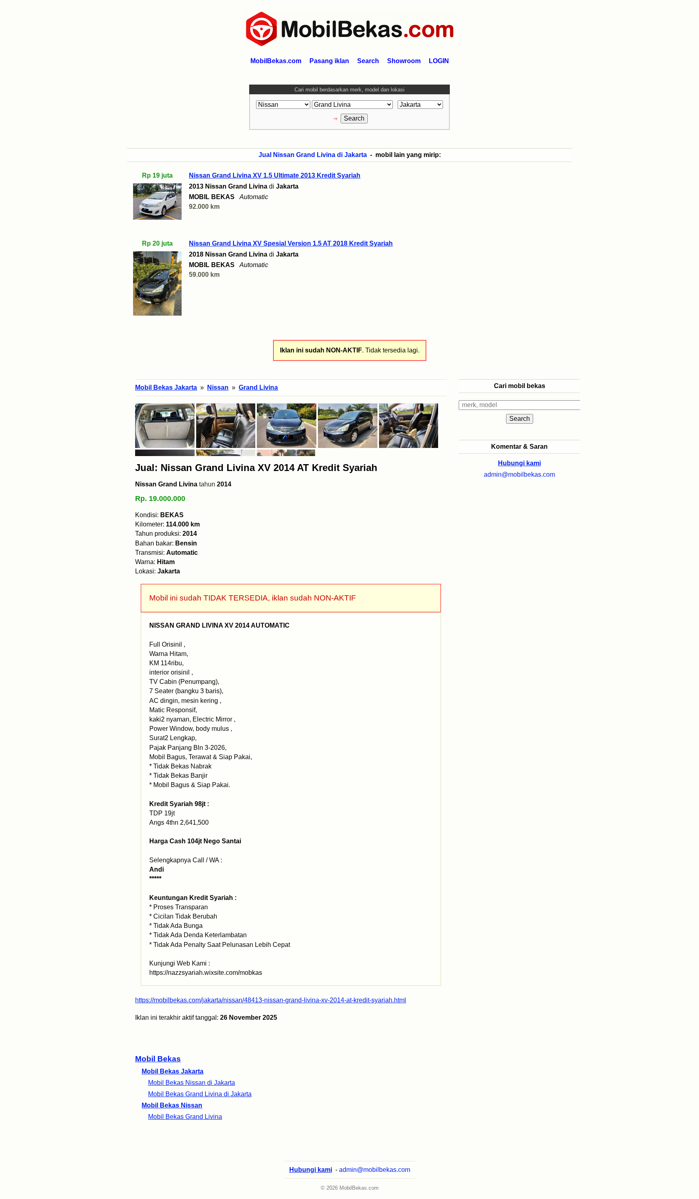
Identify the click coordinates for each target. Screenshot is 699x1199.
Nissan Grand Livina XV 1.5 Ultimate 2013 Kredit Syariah (274, 175)
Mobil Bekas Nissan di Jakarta (191, 1082)
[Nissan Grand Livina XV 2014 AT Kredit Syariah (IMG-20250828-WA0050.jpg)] (408, 425)
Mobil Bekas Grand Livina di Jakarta (200, 1094)
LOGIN (439, 60)
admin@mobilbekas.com (519, 474)
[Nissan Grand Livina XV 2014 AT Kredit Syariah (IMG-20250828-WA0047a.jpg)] (286, 425)
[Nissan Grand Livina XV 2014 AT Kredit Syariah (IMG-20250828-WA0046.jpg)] (347, 425)
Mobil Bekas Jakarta (172, 1071)
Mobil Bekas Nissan (172, 1105)
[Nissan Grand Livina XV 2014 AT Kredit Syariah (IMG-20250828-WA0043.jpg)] (165, 425)
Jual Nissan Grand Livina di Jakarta (312, 154)
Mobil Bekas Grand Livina (185, 1116)
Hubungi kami (519, 463)
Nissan (218, 387)
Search (368, 60)
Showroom (404, 60)
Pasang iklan (329, 60)
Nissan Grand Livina (166, 484)
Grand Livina (258, 387)
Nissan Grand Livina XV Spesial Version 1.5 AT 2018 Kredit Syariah (291, 243)
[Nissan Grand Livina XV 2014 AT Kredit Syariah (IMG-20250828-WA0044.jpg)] (226, 425)
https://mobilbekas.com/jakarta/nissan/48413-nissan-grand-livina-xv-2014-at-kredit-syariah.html (270, 1000)
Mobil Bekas (158, 1059)
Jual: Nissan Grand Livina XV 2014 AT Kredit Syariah (256, 467)
